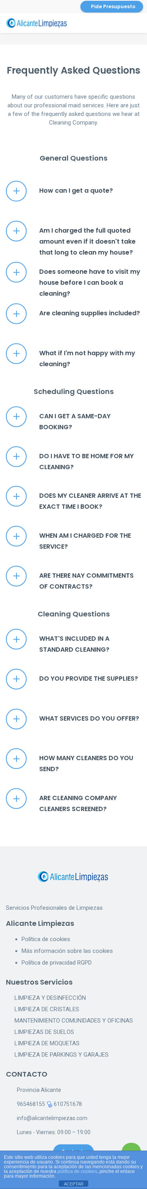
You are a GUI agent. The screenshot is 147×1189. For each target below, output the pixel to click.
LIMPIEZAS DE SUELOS (44, 1031)
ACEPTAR (73, 1184)
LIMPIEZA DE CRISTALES (47, 1009)
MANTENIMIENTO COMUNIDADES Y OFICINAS (74, 1020)
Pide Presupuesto (113, 6)
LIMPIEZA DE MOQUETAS (47, 1043)
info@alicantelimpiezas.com (52, 1118)
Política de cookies (46, 939)
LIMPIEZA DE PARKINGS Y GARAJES (62, 1054)
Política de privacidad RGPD (57, 962)
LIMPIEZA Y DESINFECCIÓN (50, 997)
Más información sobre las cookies (67, 950)
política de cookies (77, 1171)
